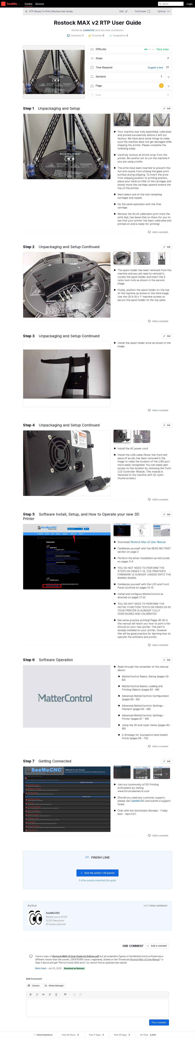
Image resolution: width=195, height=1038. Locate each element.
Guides (28, 4)
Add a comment (160, 232)
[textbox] (97, 1008)
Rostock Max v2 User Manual (148, 541)
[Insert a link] (50, 994)
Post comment (159, 1022)
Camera (35, 985)
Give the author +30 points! (99, 873)
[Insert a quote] (65, 994)
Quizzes (39, 4)
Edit (168, 108)
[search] (160, 4)
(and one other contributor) (109, 30)
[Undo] (74, 994)
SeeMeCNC (89, 30)
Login (190, 4)
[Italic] (37, 994)
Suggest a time (155, 67)
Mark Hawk (40, 968)
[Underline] (56, 994)
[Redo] (81, 994)
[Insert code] (43, 994)
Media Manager (56, 985)
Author (32, 905)
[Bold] (31, 994)
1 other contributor (157, 905)
